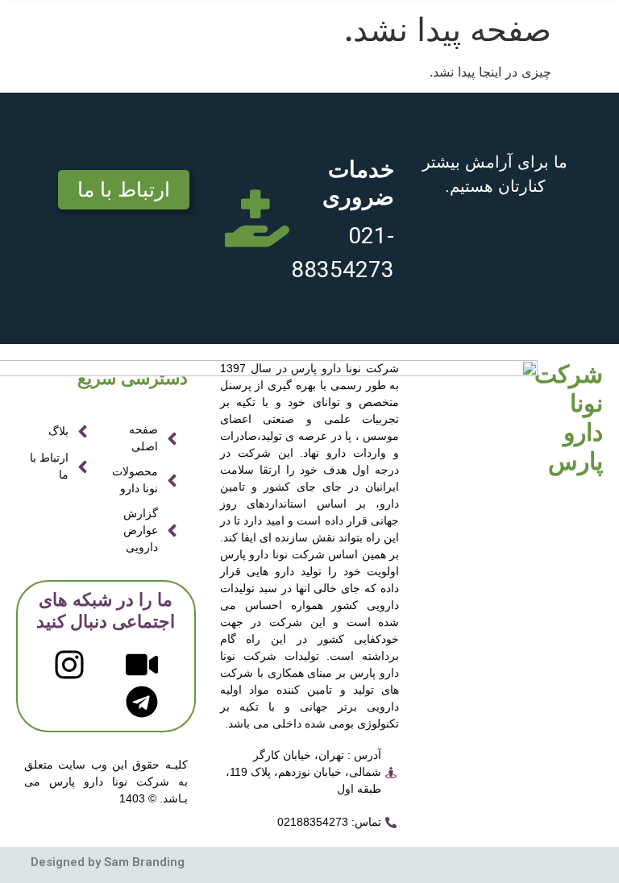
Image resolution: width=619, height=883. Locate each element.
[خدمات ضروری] (257, 218)
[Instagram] (69, 665)
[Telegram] (142, 702)
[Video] (142, 665)
